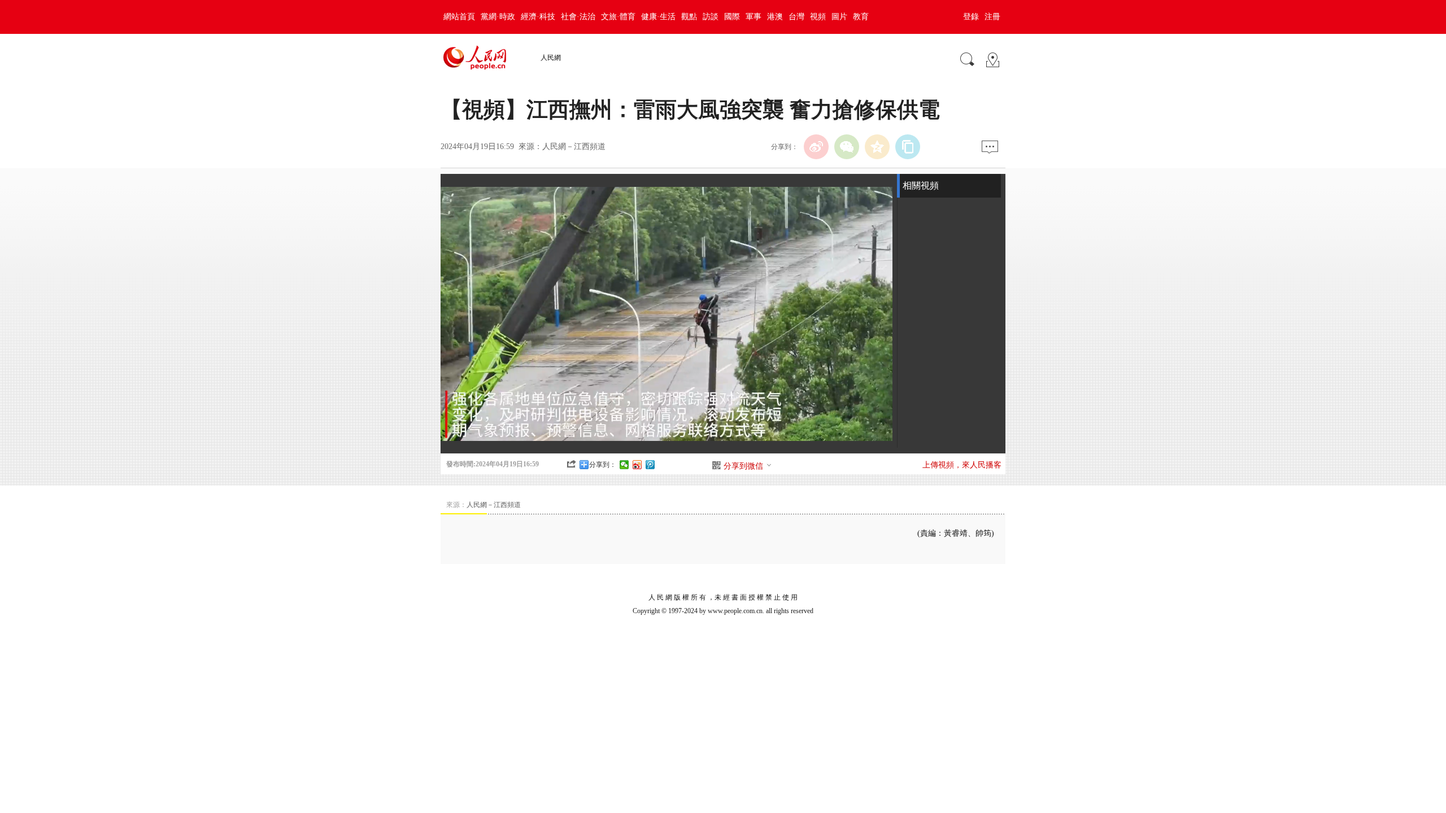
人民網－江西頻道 (574, 146)
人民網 (551, 58)
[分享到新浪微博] (637, 464)
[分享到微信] (624, 464)
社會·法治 (578, 16)
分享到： (602, 465)
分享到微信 (743, 466)
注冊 (992, 16)
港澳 (775, 16)
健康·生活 (658, 16)
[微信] (846, 146)
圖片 (839, 16)
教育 (861, 16)
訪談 (710, 16)
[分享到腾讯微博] (650, 464)
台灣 (796, 16)
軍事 (753, 16)
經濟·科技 (538, 16)
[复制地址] (907, 146)
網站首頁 (459, 16)
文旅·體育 (618, 16)
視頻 (818, 16)
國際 (732, 16)
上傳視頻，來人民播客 (961, 465)
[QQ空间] (877, 146)
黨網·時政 (498, 16)
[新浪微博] (816, 146)
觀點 (689, 16)
